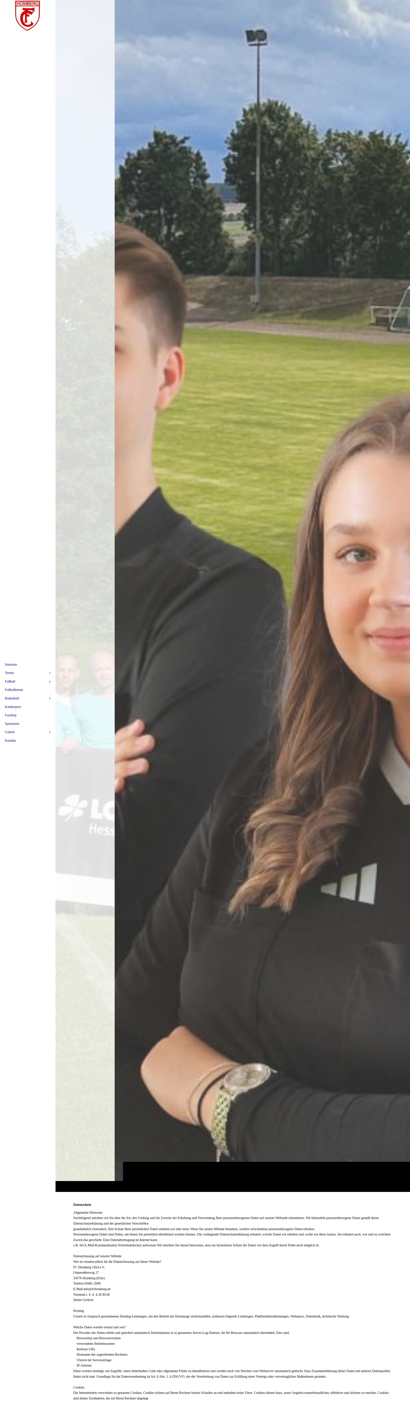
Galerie (10, 732)
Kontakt (10, 740)
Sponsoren (12, 723)
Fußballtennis (14, 689)
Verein (9, 673)
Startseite (11, 664)
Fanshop (10, 715)
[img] (233, 596)
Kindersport (13, 707)
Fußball (10, 681)
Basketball (12, 698)
